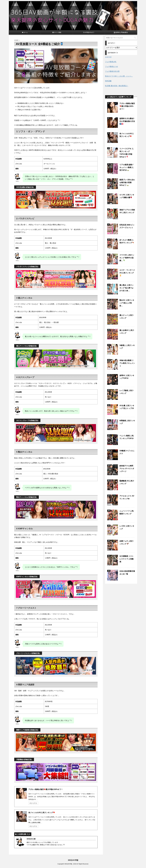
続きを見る (33, 803)
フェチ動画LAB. (111, 62)
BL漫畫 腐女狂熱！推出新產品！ (116, 86)
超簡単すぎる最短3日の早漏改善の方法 (127, 120)
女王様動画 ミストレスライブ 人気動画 (126, 559)
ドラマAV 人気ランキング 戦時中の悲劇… (126, 257)
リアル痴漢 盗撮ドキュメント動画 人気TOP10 (126, 167)
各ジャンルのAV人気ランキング (40, 812)
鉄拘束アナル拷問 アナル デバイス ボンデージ (126, 468)
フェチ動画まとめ (111, 66)
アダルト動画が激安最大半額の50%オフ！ (45, 789)
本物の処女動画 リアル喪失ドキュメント (127, 363)
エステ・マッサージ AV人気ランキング (127, 271)
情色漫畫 (108, 81)
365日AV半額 (73, 860)
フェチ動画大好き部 (112, 71)
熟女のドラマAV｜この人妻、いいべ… (119, 76)
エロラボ (108, 57)
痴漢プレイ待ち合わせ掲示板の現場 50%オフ (127, 182)
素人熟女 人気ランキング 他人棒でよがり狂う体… (126, 288)
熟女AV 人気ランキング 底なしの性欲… (126, 303)
